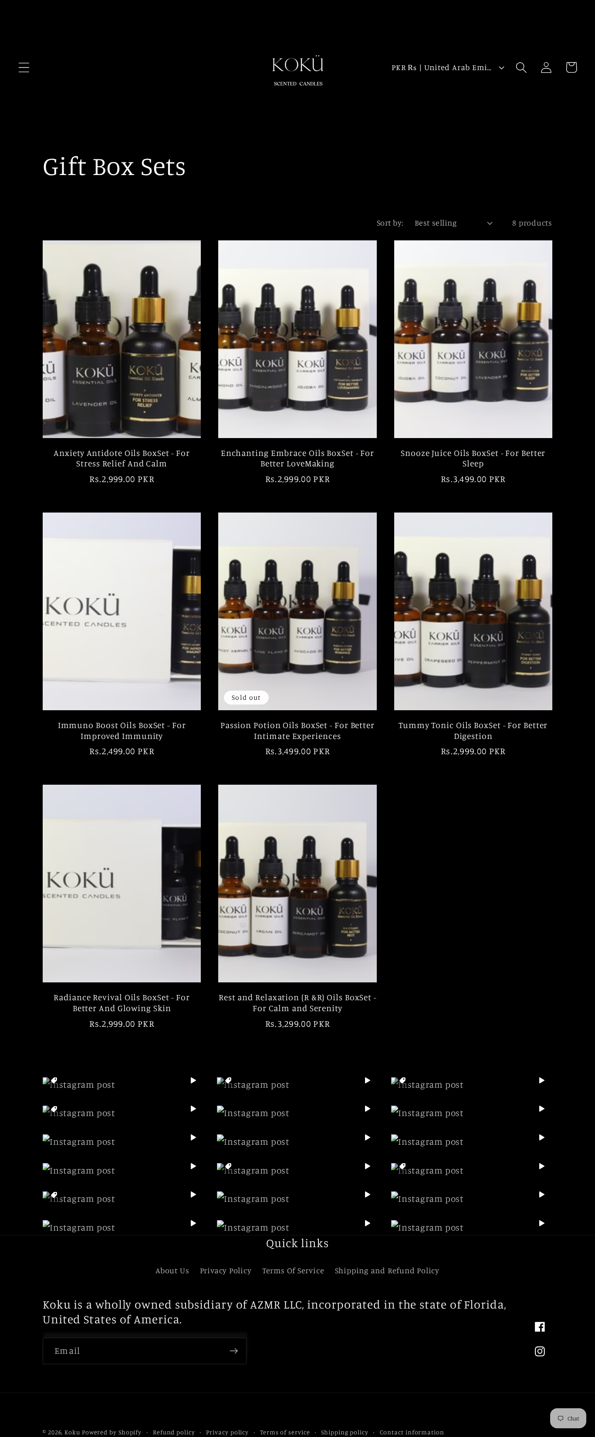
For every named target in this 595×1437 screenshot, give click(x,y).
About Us (172, 1270)
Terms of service (285, 1432)
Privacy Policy (226, 1270)
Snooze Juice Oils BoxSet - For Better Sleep (473, 458)
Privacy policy (227, 1432)
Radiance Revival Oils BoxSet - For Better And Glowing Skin (122, 1002)
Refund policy (174, 1432)
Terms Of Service (293, 1270)
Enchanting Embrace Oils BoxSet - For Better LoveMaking (297, 458)
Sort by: (390, 222)
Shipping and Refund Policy (387, 1270)
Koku (72, 1432)
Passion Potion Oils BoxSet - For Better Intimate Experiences (297, 730)
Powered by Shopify (112, 1432)
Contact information (412, 1432)
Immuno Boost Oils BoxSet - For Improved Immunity (122, 730)
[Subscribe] (233, 1351)
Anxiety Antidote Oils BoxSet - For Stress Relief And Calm (122, 458)
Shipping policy (344, 1432)
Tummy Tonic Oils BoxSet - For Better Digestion (473, 730)
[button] (23, 67)
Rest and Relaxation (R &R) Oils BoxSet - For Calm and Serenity (297, 1002)
